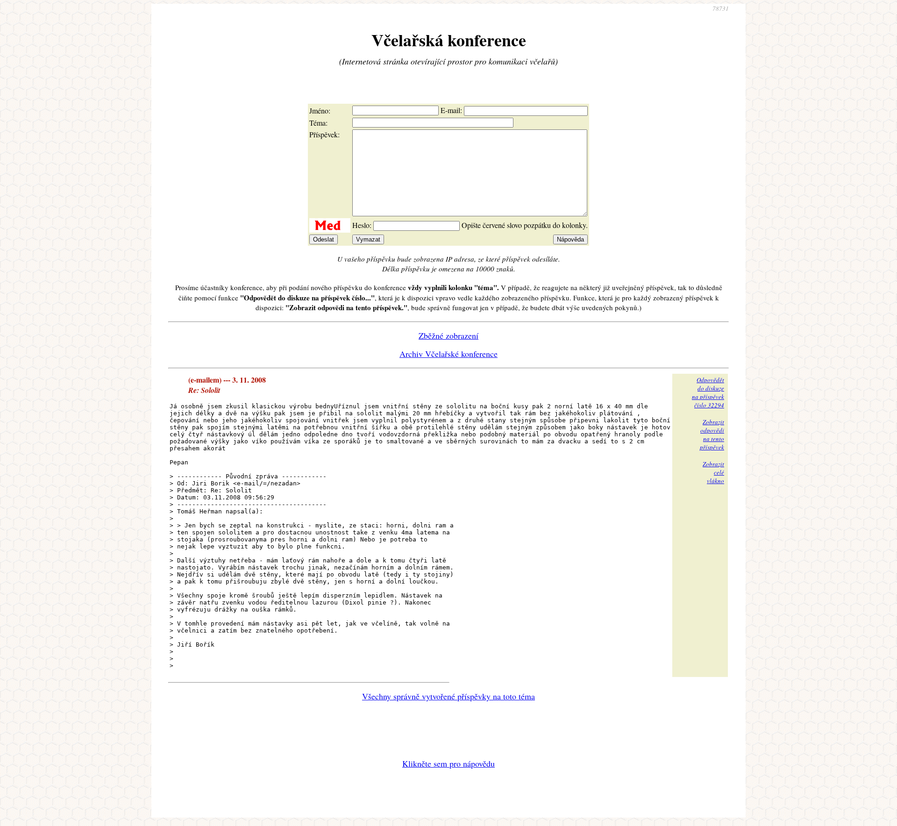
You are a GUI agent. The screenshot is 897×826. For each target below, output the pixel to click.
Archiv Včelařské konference (448, 353)
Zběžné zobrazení (448, 335)
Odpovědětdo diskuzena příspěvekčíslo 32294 (708, 392)
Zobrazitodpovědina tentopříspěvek (712, 434)
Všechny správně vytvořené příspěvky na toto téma (448, 696)
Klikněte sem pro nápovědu (448, 763)
